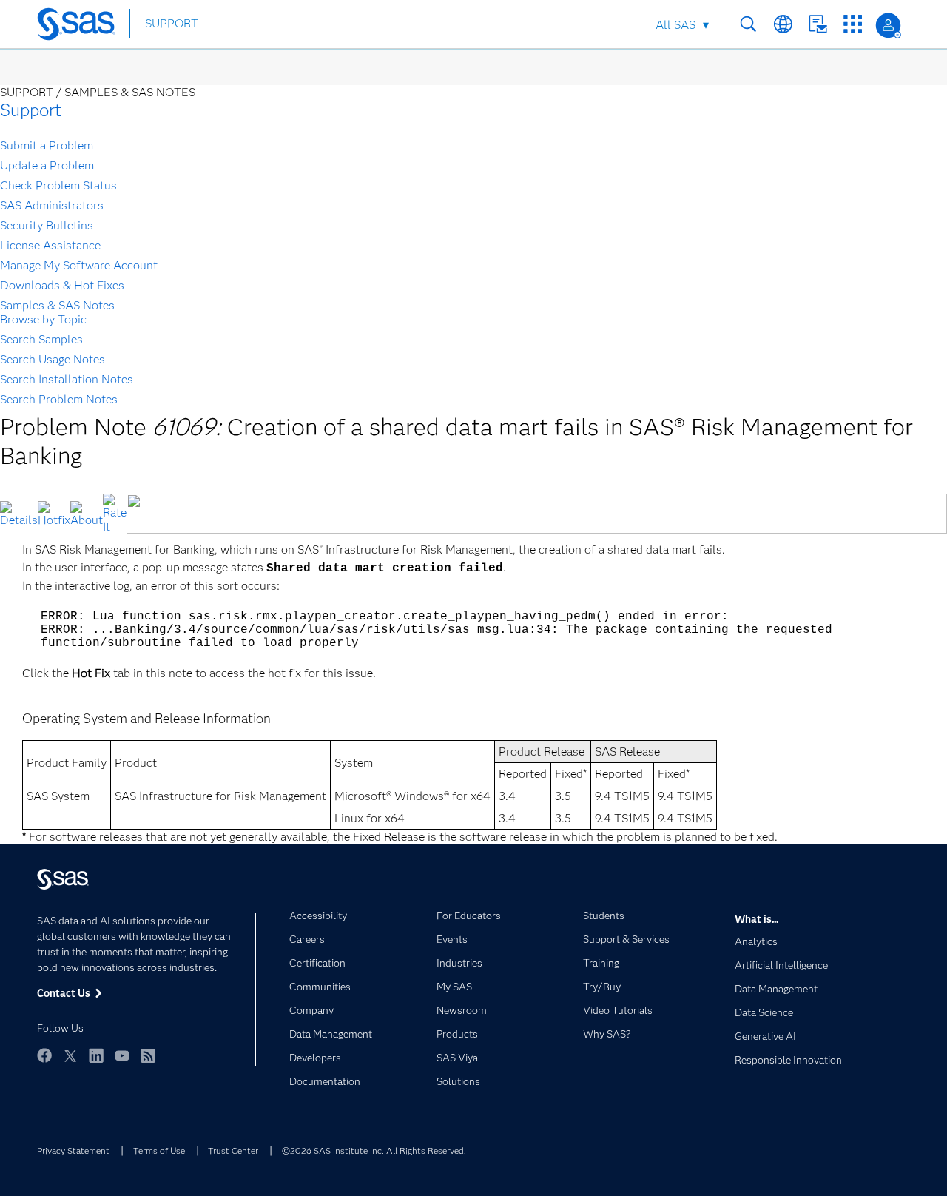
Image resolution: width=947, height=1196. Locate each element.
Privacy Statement (73, 1150)
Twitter (70, 1055)
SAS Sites (852, 24)
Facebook (44, 1055)
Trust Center (233, 1150)
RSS (148, 1055)
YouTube (122, 1055)
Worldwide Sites (783, 24)
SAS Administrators (52, 205)
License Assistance (50, 245)
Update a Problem (47, 165)
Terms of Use (159, 1150)
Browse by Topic (43, 319)
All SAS (675, 25)
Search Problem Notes (59, 399)
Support (30, 110)
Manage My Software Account (79, 265)
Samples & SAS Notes (57, 305)
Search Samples (41, 339)
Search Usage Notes (52, 359)
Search (748, 24)
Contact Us (818, 24)
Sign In (888, 25)
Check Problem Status (58, 185)
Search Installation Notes (66, 379)
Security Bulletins (46, 225)
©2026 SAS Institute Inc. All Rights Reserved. (374, 1150)
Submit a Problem (46, 145)
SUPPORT (171, 23)
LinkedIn (96, 1055)
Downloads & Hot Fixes (62, 285)
